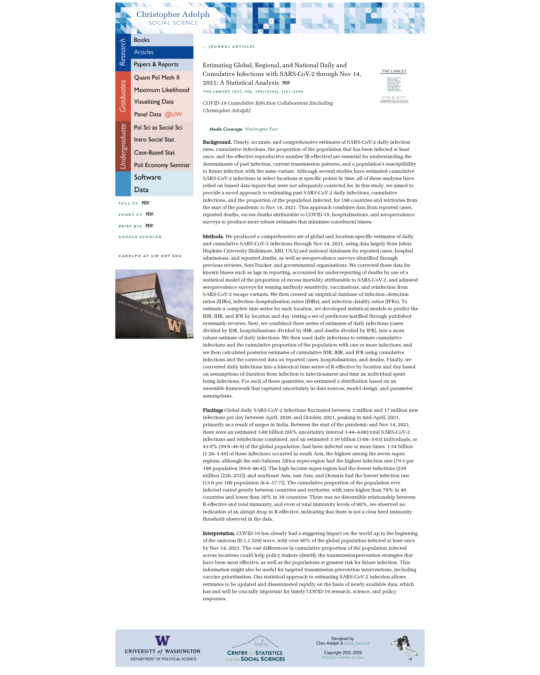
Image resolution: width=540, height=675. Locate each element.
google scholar (140, 237)
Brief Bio (130, 226)
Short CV (130, 215)
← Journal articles (229, 47)
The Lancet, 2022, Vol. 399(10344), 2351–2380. (253, 92)
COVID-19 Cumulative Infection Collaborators (255, 103)
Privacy (329, 657)
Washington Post (261, 129)
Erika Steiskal (357, 643)
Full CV (128, 204)
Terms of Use (351, 657)
